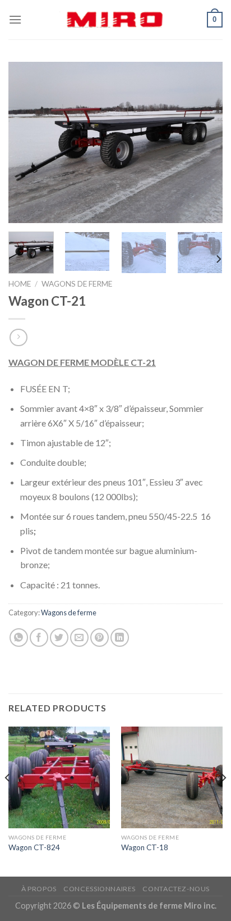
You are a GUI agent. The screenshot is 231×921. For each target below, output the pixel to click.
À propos (39, 888)
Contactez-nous (176, 888)
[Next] (204, 142)
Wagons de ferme (76, 283)
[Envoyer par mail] (79, 637)
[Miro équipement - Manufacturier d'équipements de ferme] (115, 19)
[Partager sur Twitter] (59, 637)
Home (19, 283)
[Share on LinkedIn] (119, 637)
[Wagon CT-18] (172, 777)
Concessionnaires (99, 888)
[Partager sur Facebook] (39, 637)
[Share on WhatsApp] (19, 637)
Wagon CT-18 (144, 847)
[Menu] (15, 19)
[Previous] (27, 142)
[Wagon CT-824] (59, 777)
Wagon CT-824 (34, 847)
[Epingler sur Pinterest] (99, 637)
